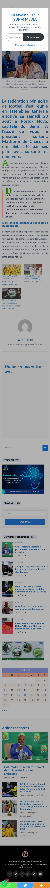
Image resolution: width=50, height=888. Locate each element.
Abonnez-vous (34, 37)
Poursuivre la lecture (25, 45)
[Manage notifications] (7, 880)
